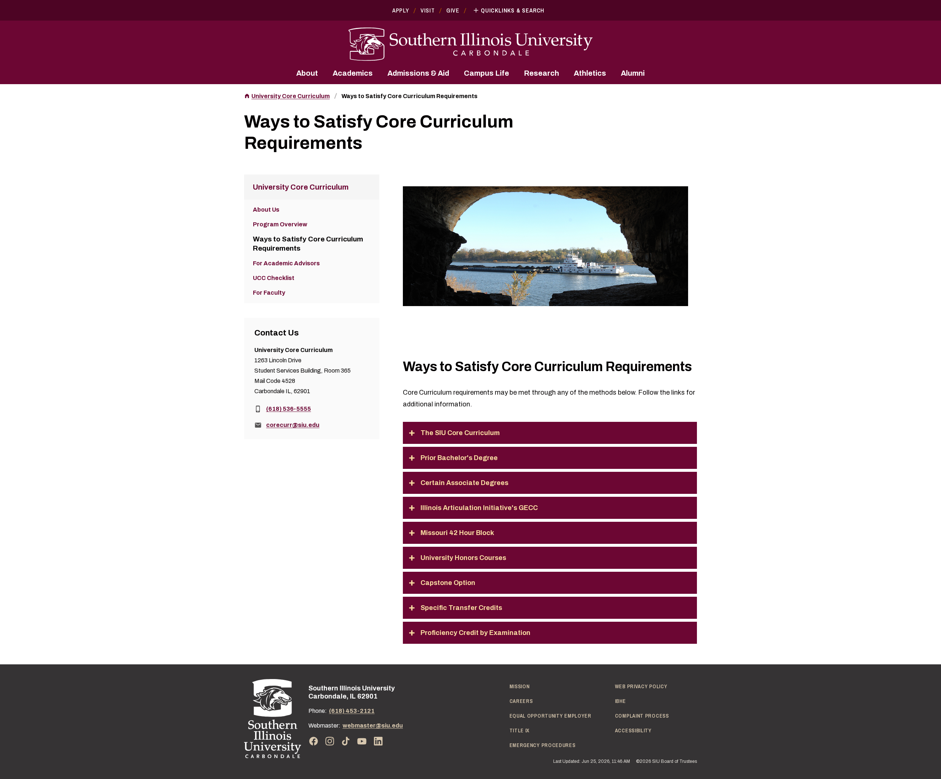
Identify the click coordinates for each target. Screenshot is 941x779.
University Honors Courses (463, 557)
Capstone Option (448, 582)
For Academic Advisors (286, 263)
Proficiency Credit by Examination (475, 632)
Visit (428, 10)
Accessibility (633, 730)
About (307, 73)
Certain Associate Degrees (464, 483)
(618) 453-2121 (352, 711)
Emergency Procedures (542, 745)
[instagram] (330, 741)
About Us (266, 210)
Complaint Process (642, 715)
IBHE (620, 701)
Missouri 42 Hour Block (457, 532)
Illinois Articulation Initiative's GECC (479, 507)
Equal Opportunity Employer (550, 715)
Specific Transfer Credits (461, 607)
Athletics (590, 73)
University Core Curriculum (290, 96)
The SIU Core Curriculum (460, 433)
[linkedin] (378, 741)
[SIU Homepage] (470, 44)
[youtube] (362, 741)
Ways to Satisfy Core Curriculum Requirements (409, 96)
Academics (353, 73)
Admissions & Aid (418, 73)
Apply (400, 10)
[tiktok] (346, 741)
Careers (521, 701)
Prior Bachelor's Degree (459, 458)
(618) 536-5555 (288, 409)
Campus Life (486, 73)
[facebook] (313, 741)
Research (541, 73)
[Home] (272, 718)
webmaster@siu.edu (373, 725)
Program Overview (280, 224)
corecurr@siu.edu (292, 425)
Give (452, 10)
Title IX (519, 730)
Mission (519, 686)
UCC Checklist (273, 278)
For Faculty (269, 293)
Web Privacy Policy (641, 686)
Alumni (633, 73)
